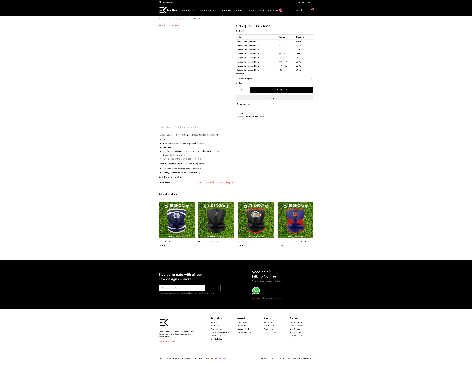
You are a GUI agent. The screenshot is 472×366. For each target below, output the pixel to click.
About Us (214, 322)
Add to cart (282, 89)
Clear (240, 83)
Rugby (179, 19)
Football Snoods (296, 325)
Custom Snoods (208, 10)
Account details (243, 329)
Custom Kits (188, 10)
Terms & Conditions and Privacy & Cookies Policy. (197, 293)
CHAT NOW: (256, 298)
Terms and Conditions (219, 335)
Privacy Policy (216, 329)
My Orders (241, 322)
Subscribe (212, 287)
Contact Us (215, 325)
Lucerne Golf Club (166, 241)
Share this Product (245, 104)
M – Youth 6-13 (212, 182)
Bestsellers (268, 322)
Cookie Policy (216, 339)
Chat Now (272, 10)
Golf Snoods (295, 329)
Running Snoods (296, 335)
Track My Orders (244, 332)
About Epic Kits (256, 10)
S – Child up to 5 (227, 182)
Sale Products (269, 325)
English (301, 2)
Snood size (240, 73)
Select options (176, 235)
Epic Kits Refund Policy (220, 332)
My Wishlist (241, 325)
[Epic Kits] (168, 10)
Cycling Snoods (296, 322)
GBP (309, 2)
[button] (166, 2)
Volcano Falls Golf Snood (248, 241)
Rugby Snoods (296, 332)
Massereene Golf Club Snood (210, 241)
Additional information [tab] (187, 127)
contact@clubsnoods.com (168, 341)
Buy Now (275, 97)
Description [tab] (165, 127)
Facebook (264, 358)
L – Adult (200, 182)
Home (161, 19)
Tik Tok (281, 358)
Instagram (273, 358)
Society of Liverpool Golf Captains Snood (294, 241)
